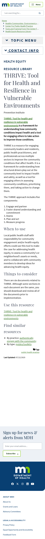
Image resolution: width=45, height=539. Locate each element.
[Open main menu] (36, 4)
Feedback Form (9, 534)
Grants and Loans (10, 506)
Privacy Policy (8, 525)
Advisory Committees (12, 511)
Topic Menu (23, 40)
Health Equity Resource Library (18, 31)
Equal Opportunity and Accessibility (18, 529)
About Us (7, 501)
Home (4, 20)
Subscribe (13, 453)
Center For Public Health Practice (19, 26)
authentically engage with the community (21, 339)
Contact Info (23, 50)
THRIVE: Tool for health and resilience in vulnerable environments (18, 315)
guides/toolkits (24, 344)
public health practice (30, 352)
